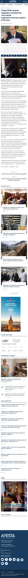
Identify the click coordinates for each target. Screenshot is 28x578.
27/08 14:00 (4, 451)
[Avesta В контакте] (14, 559)
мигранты (6, 166)
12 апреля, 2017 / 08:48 (6, 23)
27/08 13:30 (4, 443)
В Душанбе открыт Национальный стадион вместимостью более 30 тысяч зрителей (15, 394)
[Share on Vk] (14, 56)
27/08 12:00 (4, 472)
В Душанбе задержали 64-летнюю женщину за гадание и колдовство (14, 234)
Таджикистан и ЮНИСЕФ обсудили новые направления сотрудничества (13, 208)
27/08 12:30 (4, 458)
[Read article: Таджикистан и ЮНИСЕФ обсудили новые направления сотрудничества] (14, 198)
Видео (6, 502)
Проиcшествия (6, 231)
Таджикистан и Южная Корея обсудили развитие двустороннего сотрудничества (13, 440)
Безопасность (19, 4)
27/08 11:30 (4, 465)
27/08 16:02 (6, 237)
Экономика (10, 4)
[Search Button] (26, 1)
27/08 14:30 (4, 429)
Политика (3, 4)
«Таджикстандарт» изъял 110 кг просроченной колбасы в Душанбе (13, 447)
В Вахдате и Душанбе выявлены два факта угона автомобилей (14, 454)
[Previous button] (2, 496)
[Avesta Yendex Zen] (22, 559)
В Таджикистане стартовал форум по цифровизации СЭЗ (10, 469)
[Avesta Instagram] (10, 559)
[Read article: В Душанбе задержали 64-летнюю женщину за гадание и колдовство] (14, 224)
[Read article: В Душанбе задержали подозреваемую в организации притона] (14, 367)
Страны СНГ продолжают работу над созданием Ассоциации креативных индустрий (13, 426)
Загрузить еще (14, 293)
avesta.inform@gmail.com (6, 553)
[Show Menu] (1, 1)
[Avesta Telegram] (2, 563)
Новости (7, 8)
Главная (2, 8)
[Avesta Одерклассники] (6, 563)
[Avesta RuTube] (18, 559)
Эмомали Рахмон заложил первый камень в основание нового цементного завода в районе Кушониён (15, 388)
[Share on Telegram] (8, 56)
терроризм (12, 166)
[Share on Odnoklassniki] (19, 56)
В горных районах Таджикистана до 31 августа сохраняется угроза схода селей (13, 260)
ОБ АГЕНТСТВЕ (10, 572)
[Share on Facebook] (3, 56)
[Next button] (26, 496)
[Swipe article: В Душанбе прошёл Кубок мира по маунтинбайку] (14, 496)
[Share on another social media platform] (24, 56)
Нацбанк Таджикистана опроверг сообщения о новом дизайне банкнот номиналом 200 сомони (13, 462)
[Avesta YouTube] (2, 559)
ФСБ (17, 166)
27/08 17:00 (6, 211)
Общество (5, 205)
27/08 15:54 (6, 263)
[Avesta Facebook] (6, 559)
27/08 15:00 (6, 289)
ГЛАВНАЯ (3, 572)
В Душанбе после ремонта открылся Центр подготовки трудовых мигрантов (14, 285)
